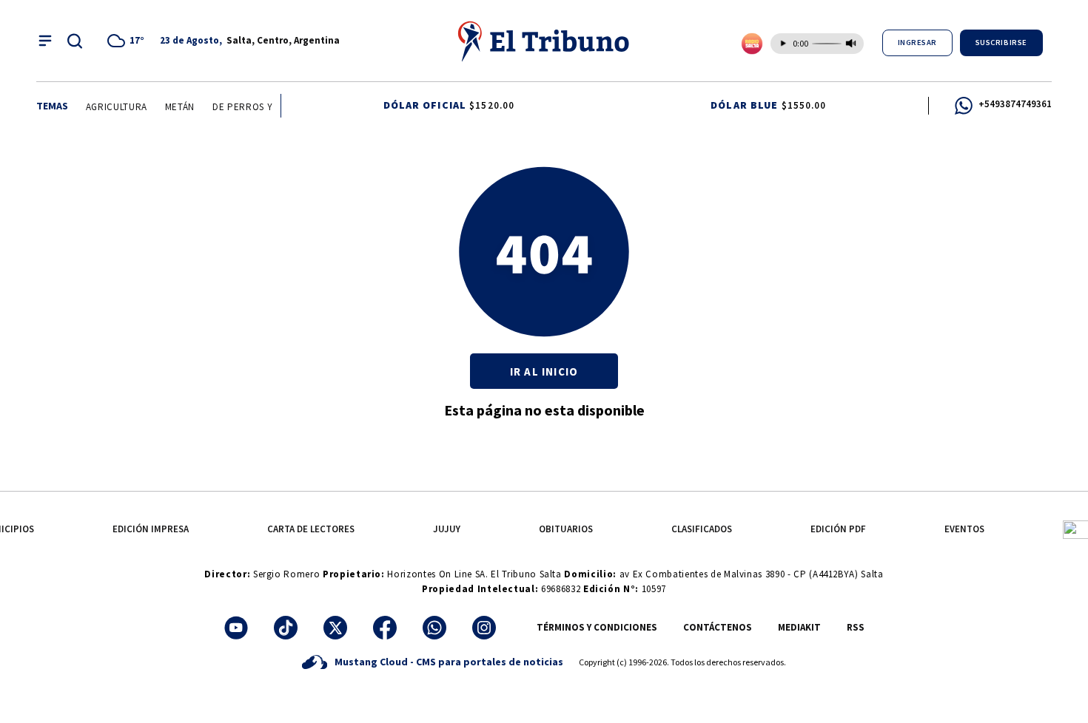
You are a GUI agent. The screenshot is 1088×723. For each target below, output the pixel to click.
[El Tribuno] (544, 40)
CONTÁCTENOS (717, 627)
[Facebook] (385, 627)
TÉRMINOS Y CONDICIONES (597, 627)
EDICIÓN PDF (838, 529)
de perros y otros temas (273, 107)
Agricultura (113, 107)
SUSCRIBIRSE (1001, 42)
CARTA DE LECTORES (311, 529)
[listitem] (128, 41)
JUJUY (446, 529)
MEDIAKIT (799, 627)
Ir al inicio (544, 371)
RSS (855, 627)
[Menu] (45, 41)
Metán (177, 107)
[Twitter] (335, 627)
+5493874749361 (1015, 104)
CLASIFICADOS (701, 529)
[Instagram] (484, 627)
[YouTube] (236, 627)
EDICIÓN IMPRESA (151, 529)
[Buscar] (75, 41)
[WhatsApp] (434, 627)
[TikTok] (286, 627)
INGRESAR (917, 42)
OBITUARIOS (566, 529)
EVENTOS (964, 529)
